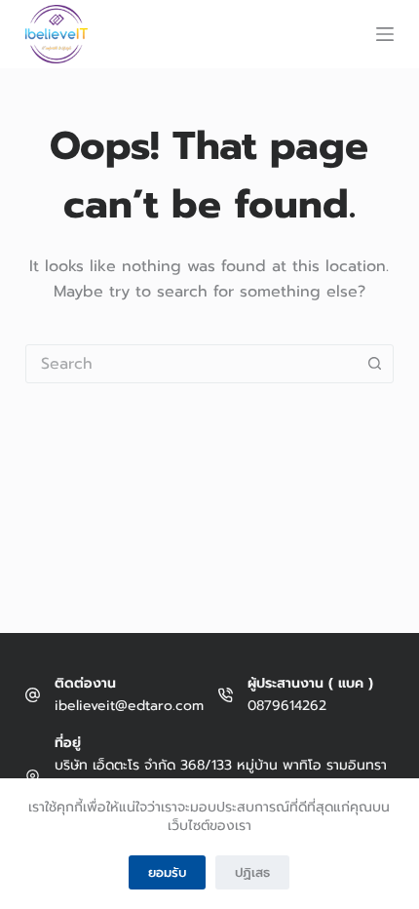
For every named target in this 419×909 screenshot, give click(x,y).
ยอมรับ (167, 872)
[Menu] (385, 34)
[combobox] (191, 363)
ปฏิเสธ (252, 872)
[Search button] (374, 363)
